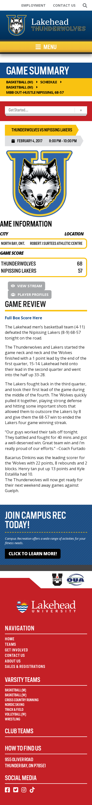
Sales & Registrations (25, 666)
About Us (13, 661)
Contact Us (64, 5)
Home (9, 639)
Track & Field (14, 710)
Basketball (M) (19, 81)
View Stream (29, 285)
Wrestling (12, 719)
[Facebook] (7, 790)
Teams (10, 644)
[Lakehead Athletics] (46, 25)
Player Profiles (33, 294)
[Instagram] (23, 790)
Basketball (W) (15, 695)
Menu (50, 47)
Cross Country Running (22, 700)
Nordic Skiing (14, 705)
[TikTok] (32, 790)
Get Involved (16, 650)
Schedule (48, 81)
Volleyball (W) (15, 714)
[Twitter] (15, 790)
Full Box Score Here (23, 318)
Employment (33, 5)
